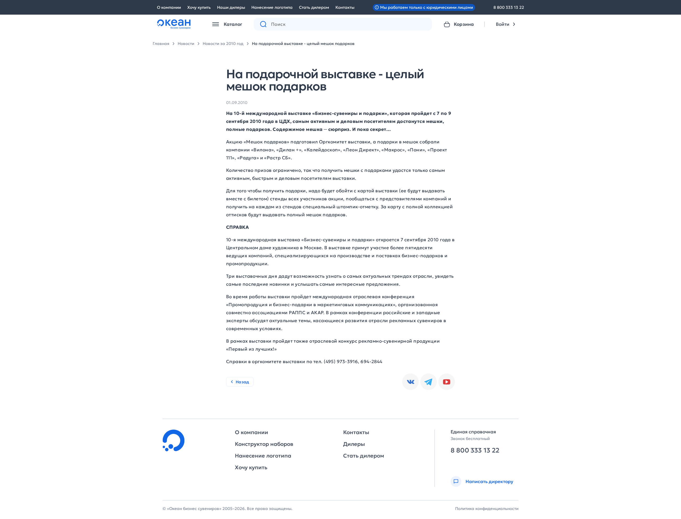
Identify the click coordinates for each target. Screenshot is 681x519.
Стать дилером (314, 7)
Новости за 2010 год (223, 43)
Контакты (344, 7)
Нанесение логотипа (272, 7)
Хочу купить (199, 7)
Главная (161, 43)
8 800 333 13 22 (508, 7)
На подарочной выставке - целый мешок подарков (303, 43)
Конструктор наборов (264, 444)
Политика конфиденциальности (486, 508)
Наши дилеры (231, 7)
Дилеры (354, 444)
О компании (169, 7)
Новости (186, 43)
